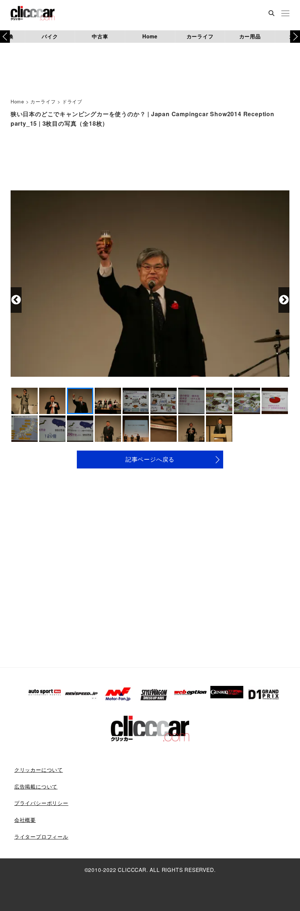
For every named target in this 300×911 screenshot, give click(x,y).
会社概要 (25, 819)
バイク (50, 36)
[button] (295, 37)
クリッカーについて (38, 769)
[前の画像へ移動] (16, 300)
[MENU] (285, 14)
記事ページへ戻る (150, 459)
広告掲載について (35, 786)
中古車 (100, 36)
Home (150, 36)
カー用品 (250, 36)
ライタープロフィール (41, 836)
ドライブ (72, 101)
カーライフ (200, 36)
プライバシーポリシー (41, 802)
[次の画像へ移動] (283, 300)
